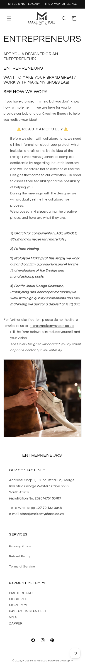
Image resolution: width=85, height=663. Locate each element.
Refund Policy (19, 556)
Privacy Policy (20, 546)
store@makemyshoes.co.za (52, 326)
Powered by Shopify (60, 660)
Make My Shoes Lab (34, 660)
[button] (9, 18)
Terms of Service (22, 566)
